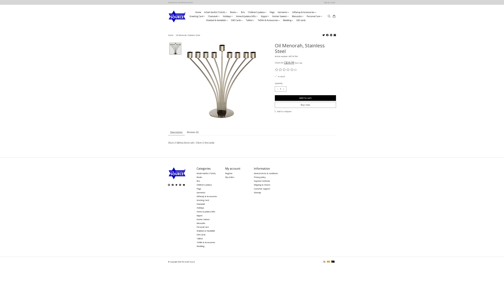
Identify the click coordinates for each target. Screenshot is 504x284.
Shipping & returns (262, 184)
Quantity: (279, 83)
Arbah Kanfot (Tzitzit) (206, 173)
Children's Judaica (204, 184)
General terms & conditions (266, 173)
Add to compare (284, 111)
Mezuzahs (201, 223)
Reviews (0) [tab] (193, 132)
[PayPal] (328, 262)
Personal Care (203, 227)
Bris (243, 12)
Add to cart (305, 98)
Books (199, 177)
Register (229, 173)
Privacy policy (260, 177)
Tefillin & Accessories (206, 242)
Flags (272, 12)
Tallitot (200, 238)
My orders (229, 177)
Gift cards (301, 20)
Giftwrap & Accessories (207, 196)
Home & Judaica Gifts (206, 211)
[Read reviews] (284, 69)
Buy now (305, 104)
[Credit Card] (324, 262)
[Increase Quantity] (283, 89)
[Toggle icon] (329, 16)
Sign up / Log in (329, 2)
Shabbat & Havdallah (206, 230)
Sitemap (257, 192)
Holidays (200, 207)
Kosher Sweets (203, 219)
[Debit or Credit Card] (333, 262)
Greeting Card (203, 200)
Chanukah (201, 204)
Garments (201, 192)
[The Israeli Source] (177, 16)
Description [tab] (176, 132)
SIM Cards (201, 234)
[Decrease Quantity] (278, 89)
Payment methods (262, 181)
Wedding (200, 246)
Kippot (200, 215)
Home (198, 12)
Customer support (262, 188)
